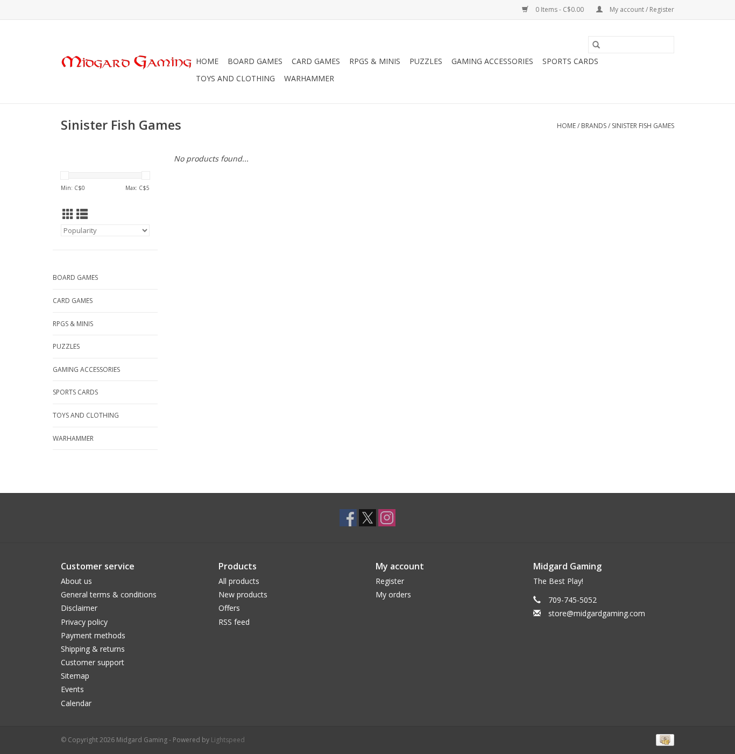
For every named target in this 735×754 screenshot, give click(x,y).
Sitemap (75, 676)
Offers (229, 608)
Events (72, 689)
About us (76, 581)
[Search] (596, 44)
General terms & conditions (109, 594)
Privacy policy (84, 622)
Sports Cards (570, 61)
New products (242, 594)
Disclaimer (79, 608)
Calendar (76, 703)
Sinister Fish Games (643, 125)
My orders (393, 594)
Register (390, 581)
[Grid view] (68, 214)
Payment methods (93, 635)
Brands (593, 125)
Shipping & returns (93, 649)
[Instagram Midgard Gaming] (386, 517)
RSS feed (234, 622)
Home (207, 61)
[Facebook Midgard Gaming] (348, 517)
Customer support (92, 662)
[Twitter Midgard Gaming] (367, 517)
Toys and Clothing (235, 78)
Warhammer (309, 78)
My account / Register (641, 9)
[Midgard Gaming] (127, 61)
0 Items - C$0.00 (559, 9)
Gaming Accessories (492, 61)
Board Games (255, 61)
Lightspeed (228, 739)
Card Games (316, 61)
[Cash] (663, 739)
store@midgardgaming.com (596, 613)
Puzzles (425, 61)
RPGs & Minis (374, 61)
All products (238, 581)
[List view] (82, 214)
